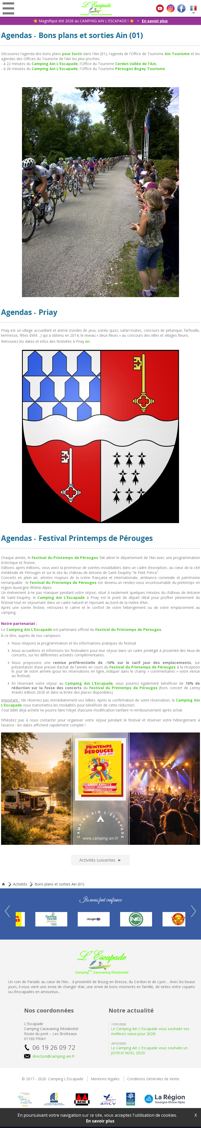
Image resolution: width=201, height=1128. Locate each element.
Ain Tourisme (177, 53)
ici (87, 341)
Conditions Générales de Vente (153, 1078)
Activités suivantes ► (100, 860)
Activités (20, 884)
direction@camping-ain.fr (53, 1056)
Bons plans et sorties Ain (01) (59, 884)
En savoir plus (155, 20)
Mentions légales (105, 1078)
